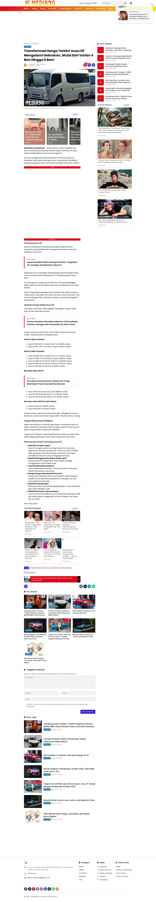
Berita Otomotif (37, 568)
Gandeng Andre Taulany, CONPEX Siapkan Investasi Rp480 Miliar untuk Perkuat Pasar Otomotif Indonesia (34, 613)
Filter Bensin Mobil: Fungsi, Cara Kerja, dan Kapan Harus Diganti (35, 660)
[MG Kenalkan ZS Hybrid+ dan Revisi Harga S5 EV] (84, 602)
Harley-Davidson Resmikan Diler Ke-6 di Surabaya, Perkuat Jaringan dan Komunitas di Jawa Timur (52, 323)
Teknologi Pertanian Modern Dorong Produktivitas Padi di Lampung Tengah (116, 65)
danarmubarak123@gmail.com (39, 878)
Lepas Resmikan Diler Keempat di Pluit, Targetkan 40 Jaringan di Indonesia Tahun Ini (52, 263)
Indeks (118, 867)
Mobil (58, 568)
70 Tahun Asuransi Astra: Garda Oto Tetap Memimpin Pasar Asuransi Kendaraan (48, 382)
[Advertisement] (78, 26)
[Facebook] (81, 586)
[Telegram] (89, 586)
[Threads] (49, 889)
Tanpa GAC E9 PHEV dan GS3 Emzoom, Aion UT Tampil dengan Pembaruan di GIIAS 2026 (59, 637)
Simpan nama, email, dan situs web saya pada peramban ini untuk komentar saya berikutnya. (57, 705)
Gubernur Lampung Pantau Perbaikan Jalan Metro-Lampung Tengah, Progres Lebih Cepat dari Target (118, 49)
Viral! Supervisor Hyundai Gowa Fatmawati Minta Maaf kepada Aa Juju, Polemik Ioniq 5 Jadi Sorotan (118, 81)
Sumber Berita (30, 573)
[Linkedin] (45, 889)
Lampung (103, 867)
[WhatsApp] (93, 586)
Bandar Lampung (106, 873)
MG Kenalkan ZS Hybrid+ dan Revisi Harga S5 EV (84, 612)
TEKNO (81, 870)
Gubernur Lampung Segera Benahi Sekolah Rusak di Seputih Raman (118, 57)
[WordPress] (37, 889)
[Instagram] (41, 889)
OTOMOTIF (28, 46)
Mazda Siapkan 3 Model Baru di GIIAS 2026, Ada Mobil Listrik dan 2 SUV (35, 637)
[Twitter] (85, 586)
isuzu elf (49, 568)
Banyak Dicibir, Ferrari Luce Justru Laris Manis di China (83, 636)
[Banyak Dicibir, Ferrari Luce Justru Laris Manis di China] (84, 625)
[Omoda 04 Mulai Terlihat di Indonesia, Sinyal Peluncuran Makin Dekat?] (59, 602)
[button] (125, 3)
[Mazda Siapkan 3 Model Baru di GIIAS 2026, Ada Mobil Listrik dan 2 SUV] (35, 625)
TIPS (80, 880)
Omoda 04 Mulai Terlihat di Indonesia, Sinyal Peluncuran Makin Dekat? (59, 613)
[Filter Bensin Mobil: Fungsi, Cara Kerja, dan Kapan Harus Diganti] (35, 649)
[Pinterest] (33, 889)
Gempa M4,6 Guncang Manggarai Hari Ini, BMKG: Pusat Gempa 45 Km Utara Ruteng (118, 89)
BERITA (81, 867)
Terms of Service (122, 876)
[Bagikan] (93, 65)
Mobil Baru (68, 568)
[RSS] (57, 889)
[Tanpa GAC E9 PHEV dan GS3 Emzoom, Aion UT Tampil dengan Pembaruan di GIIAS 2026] (59, 625)
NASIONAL (82, 876)
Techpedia (104, 880)
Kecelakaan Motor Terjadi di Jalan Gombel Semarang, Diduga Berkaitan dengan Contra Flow (118, 97)
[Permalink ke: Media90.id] (26, 65)
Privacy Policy (121, 873)
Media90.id (32, 64)
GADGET (103, 876)
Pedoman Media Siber (124, 870)
